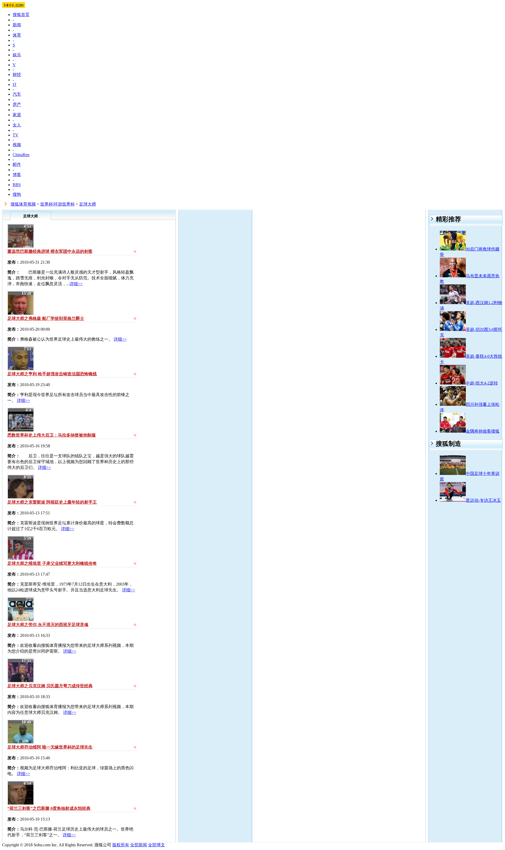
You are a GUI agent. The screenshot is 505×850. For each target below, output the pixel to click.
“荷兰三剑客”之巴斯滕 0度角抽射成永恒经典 (48, 808)
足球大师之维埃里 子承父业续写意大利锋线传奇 (52, 563)
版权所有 (120, 845)
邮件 (17, 164)
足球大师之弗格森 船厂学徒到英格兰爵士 (45, 318)
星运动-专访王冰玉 (483, 500)
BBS (17, 184)
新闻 (17, 25)
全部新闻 (138, 845)
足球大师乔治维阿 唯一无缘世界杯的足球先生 (50, 747)
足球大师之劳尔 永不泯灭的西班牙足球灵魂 (47, 624)
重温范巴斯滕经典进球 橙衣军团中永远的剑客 (50, 251)
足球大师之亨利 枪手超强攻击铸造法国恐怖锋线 (52, 374)
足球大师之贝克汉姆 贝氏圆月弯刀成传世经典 (50, 686)
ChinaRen (21, 154)
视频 (17, 144)
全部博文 (156, 845)
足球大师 (87, 204)
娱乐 (17, 55)
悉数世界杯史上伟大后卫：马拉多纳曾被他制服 (51, 435)
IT (15, 84)
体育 (17, 35)
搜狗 (17, 194)
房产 (17, 104)
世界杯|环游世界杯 (57, 204)
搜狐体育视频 (23, 204)
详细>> (76, 283)
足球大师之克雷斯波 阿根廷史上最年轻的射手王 (52, 502)
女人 (17, 125)
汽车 (17, 94)
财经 (17, 74)
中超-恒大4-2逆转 (482, 383)
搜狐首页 (21, 14)
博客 (17, 174)
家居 (17, 114)
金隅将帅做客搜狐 (482, 431)
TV (15, 135)
